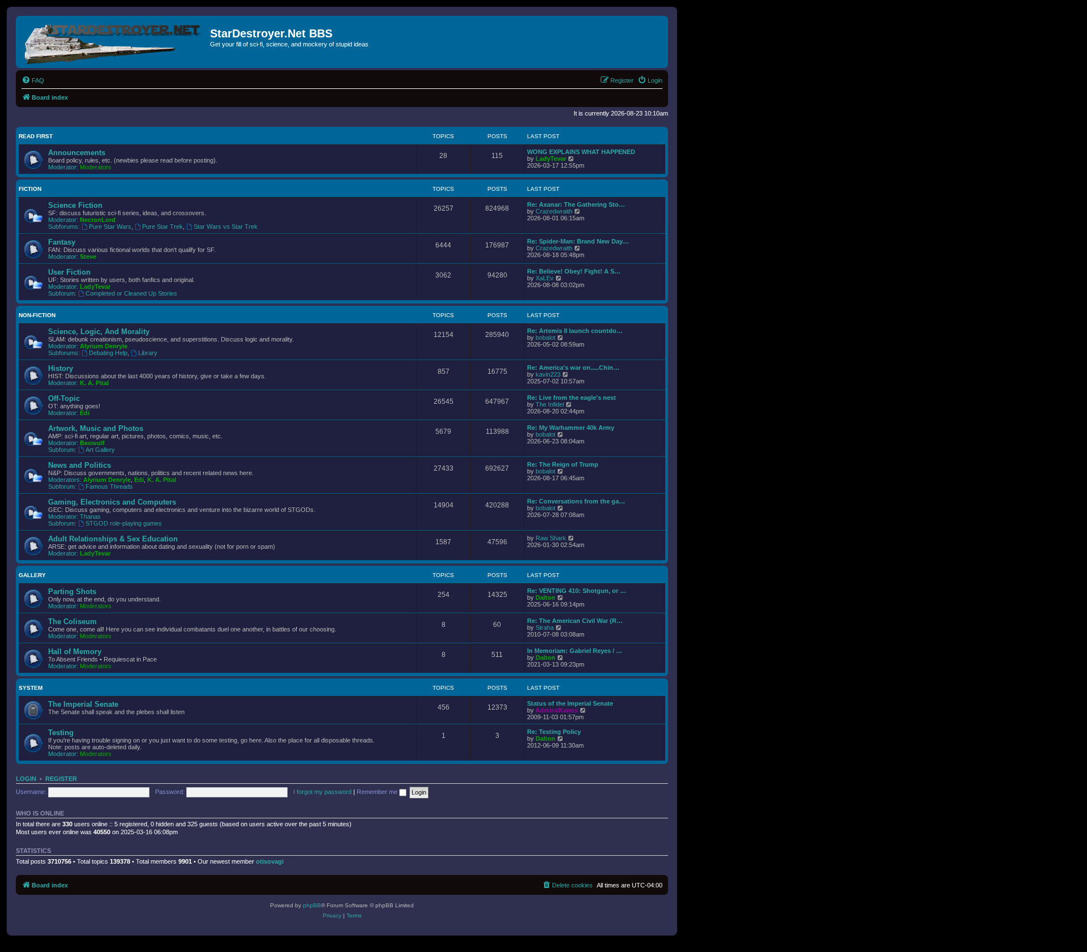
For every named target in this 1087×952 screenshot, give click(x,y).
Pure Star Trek (162, 226)
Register (61, 778)
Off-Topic (64, 398)
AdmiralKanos (557, 710)
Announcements (76, 152)
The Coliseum (72, 621)
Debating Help (108, 352)
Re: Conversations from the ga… (576, 501)
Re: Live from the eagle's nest (571, 397)
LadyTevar (551, 158)
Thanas (90, 516)
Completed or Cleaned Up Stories (131, 293)
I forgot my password (322, 791)
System (30, 688)
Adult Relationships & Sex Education (113, 539)
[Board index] (114, 42)
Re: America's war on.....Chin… (573, 367)
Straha (545, 627)
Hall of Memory (74, 651)
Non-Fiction (37, 315)
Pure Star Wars (110, 226)
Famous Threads (109, 486)
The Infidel (550, 404)
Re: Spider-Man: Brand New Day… (578, 241)
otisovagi (270, 861)
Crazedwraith (554, 211)
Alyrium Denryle (103, 346)
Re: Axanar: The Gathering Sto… (576, 204)
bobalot (545, 337)
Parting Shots (72, 591)
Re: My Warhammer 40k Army (570, 427)
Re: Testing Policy (554, 731)
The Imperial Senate (83, 704)
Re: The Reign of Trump (562, 464)
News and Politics (79, 465)
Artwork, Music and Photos (95, 428)
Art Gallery (100, 449)
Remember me (378, 791)
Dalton (545, 597)
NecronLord (97, 219)
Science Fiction (75, 205)
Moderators (96, 167)
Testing (61, 732)
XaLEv (545, 278)
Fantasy (61, 242)
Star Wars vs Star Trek (226, 226)
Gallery (32, 575)
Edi (84, 412)
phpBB (312, 905)
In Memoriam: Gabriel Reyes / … (574, 650)
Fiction (30, 189)
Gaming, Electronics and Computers (112, 502)
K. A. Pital (94, 382)
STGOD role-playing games (123, 523)
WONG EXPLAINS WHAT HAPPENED (581, 151)
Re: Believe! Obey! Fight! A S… (573, 271)
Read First (36, 136)
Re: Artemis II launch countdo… (575, 330)
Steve (88, 256)
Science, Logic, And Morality (98, 331)
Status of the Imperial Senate (570, 703)
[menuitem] (33, 80)
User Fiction (69, 272)
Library (147, 352)
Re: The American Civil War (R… (575, 620)
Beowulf (92, 442)
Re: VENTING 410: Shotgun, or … (576, 590)
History (60, 368)
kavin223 (548, 374)
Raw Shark (551, 538)
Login (26, 778)
